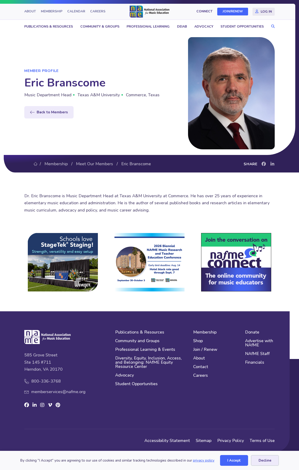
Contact (200, 367)
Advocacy (203, 26)
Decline (265, 460)
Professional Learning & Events (145, 349)
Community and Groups (137, 341)
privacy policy (203, 460)
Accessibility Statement (167, 440)
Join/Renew (233, 12)
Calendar (76, 12)
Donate (252, 332)
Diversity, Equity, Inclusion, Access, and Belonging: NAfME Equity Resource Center (148, 362)
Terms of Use (262, 440)
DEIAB (182, 26)
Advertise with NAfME (259, 343)
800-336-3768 (46, 381)
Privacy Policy (230, 440)
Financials (254, 362)
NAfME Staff (257, 354)
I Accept (234, 460)
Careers (97, 12)
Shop (198, 341)
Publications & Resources (48, 26)
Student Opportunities (242, 26)
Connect (204, 12)
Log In (266, 11)
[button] (272, 26)
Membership (51, 12)
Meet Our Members (94, 164)
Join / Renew (205, 349)
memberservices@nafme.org (58, 392)
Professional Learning (148, 26)
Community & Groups (99, 26)
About (30, 12)
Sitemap (203, 440)
